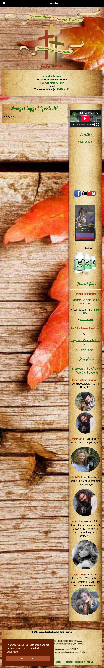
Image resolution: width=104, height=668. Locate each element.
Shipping (59, 662)
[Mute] (93, 124)
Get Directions (85, 141)
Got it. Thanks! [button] (28, 659)
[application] (85, 118)
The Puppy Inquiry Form (52, 83)
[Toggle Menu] (4, 3)
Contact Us (88, 662)
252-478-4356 (62, 89)
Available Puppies (52, 76)
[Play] (73, 124)
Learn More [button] (12, 652)
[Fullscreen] (97, 124)
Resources (79, 662)
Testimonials (69, 662)
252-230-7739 (86, 319)
